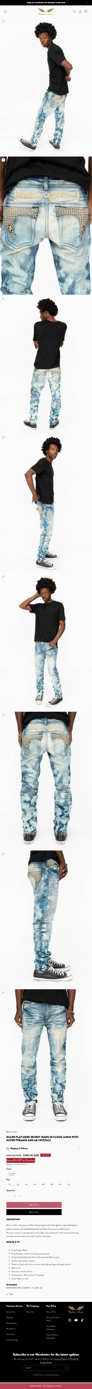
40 (43, 1184)
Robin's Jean (42, 1375)
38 (36, 1185)
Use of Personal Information (52, 1336)
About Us (30, 1312)
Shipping (9, 1164)
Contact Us (10, 1312)
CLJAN (12, 1174)
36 (27, 1185)
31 (11, 1185)
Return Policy (11, 1323)
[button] (5, 11)
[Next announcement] (87, 2)
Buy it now (34, 1212)
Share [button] (11, 1294)
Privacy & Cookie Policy (52, 1319)
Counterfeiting (12, 1340)
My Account (11, 1328)
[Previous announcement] (4, 2)
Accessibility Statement (51, 1328)
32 (18, 1184)
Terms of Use (51, 1312)
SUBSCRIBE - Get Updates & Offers (46, 1386)
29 (70, 1185)
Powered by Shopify (53, 1375)
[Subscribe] (66, 1368)
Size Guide (10, 1334)
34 (61, 1185)
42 (52, 1184)
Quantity (10, 1190)
